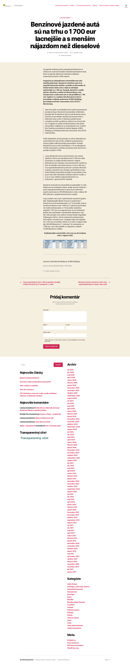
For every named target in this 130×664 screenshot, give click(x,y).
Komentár (46, 310)
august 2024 (72, 429)
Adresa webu (46, 332)
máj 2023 (70, 468)
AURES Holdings (49, 271)
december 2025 (73, 388)
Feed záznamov (73, 643)
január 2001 (71, 572)
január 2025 (71, 416)
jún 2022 (70, 497)
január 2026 (71, 385)
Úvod (69, 620)
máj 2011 (70, 554)
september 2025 (73, 396)
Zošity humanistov (74, 628)
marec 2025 (71, 411)
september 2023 (73, 458)
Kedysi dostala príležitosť (29, 378)
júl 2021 (70, 525)
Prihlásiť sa (71, 640)
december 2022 (73, 481)
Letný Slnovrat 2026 (42, 422)
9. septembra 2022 (77, 52)
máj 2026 (70, 375)
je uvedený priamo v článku (60, 52)
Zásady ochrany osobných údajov (109, 5)
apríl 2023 (71, 471)
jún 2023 (70, 466)
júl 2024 (70, 432)
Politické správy (73, 610)
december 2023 (73, 450)
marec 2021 (71, 536)
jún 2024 (70, 434)
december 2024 (73, 419)
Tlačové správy (65, 17)
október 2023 (72, 455)
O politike (70, 605)
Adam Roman (72, 584)
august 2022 (72, 491)
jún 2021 (70, 528)
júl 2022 (70, 494)
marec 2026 (71, 380)
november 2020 (73, 546)
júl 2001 (70, 569)
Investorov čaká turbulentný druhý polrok (35, 382)
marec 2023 (71, 473)
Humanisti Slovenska (61, 5)
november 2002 (73, 564)
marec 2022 (71, 504)
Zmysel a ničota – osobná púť (50, 414)
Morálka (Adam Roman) (76, 602)
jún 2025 (70, 403)
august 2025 (72, 398)
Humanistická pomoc (75, 589)
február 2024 (72, 445)
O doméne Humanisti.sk (83, 5)
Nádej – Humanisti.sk (28, 426)
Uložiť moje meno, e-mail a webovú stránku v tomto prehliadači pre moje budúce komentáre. (65, 340)
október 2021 (72, 517)
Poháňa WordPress (63, 660)
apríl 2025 (71, 409)
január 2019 (71, 551)
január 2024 (71, 447)
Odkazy (94, 5)
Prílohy (70, 615)
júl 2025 (70, 401)
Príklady (70, 613)
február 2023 (72, 476)
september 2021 (73, 520)
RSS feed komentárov (75, 645)
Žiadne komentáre (66, 55)
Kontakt (72, 5)
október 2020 (72, 549)
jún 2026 (70, 372)
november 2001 (73, 567)
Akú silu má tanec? (27, 389)
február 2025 (72, 414)
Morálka (70, 600)
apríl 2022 (71, 502)
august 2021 (72, 523)
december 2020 (73, 543)
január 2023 (71, 479)
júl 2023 (70, 463)
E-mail (68, 325)
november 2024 (73, 422)
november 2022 (73, 484)
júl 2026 (70, 370)
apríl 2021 (71, 533)
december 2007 (73, 556)
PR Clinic (57, 271)
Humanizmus (72, 592)
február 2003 (72, 562)
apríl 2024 (71, 440)
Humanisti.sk (29, 660)
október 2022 (72, 486)
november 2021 (73, 515)
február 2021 (72, 538)
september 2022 (73, 489)
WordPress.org (73, 648)
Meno (45, 325)
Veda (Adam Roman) (75, 625)
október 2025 (72, 393)
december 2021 (73, 512)
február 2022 (72, 507)
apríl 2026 (71, 377)
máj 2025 (70, 406)
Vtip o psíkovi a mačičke (29, 386)
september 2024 (73, 427)
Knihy (69, 597)
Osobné (70, 607)
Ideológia (70, 594)
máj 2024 (70, 437)
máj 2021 (70, 530)
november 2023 (73, 453)
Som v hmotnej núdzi (53, 426)
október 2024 (72, 424)
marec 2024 (71, 442)
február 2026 (72, 383)
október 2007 (72, 559)
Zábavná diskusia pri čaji (44, 418)
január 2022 (71, 510)
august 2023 (72, 460)
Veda (69, 623)
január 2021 (71, 541)
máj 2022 (70, 499)
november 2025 (73, 390)
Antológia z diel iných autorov (78, 587)
